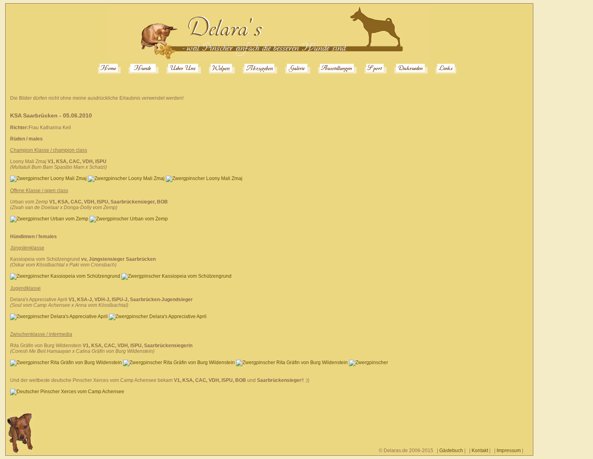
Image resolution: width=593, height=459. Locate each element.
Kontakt (480, 450)
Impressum (509, 450)
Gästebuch (451, 450)
